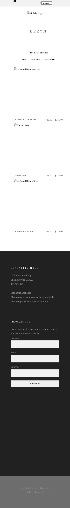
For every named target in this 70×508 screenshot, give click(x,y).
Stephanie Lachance (21, 292)
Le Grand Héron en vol (25, 120)
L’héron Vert (20, 176)
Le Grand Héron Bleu (24, 232)
